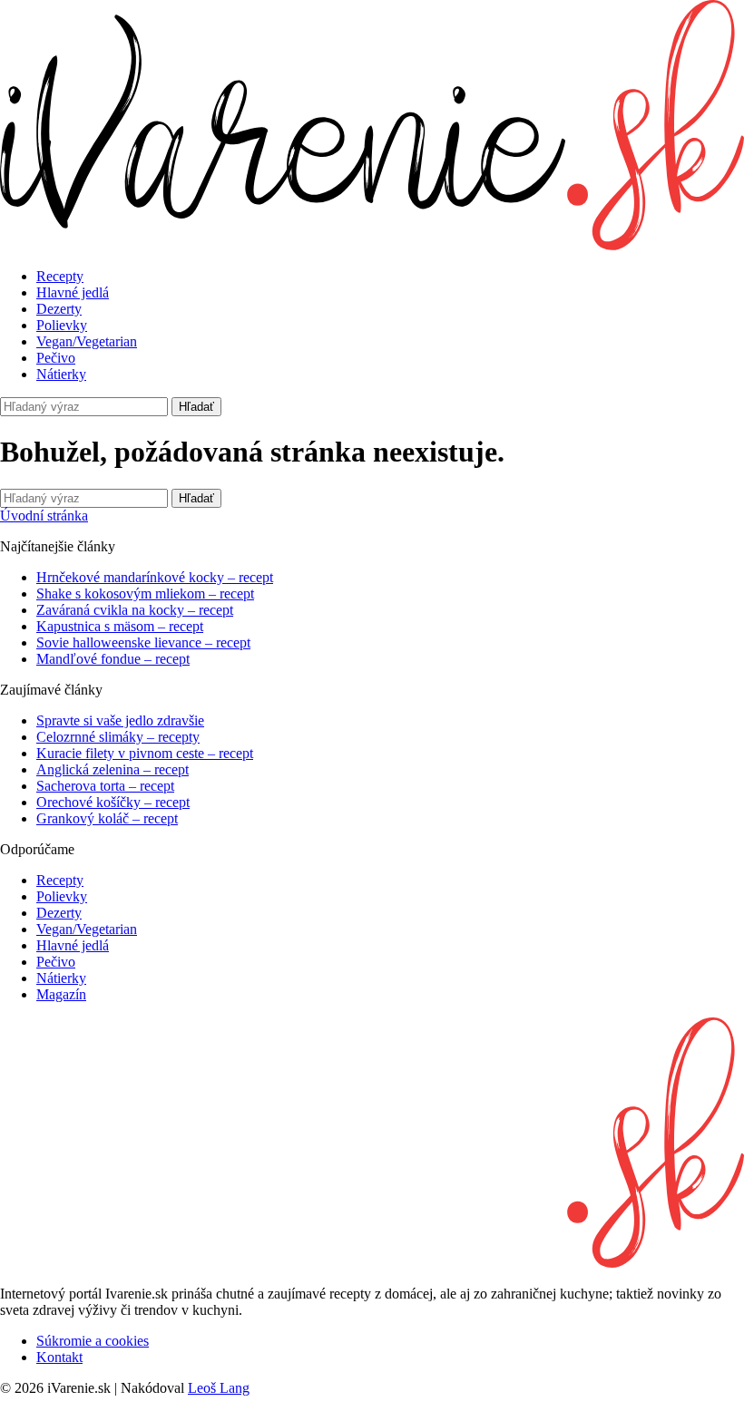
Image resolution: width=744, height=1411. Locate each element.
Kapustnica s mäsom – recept (119, 626)
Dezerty (59, 308)
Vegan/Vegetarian (86, 341)
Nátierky (61, 374)
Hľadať (196, 407)
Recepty (59, 276)
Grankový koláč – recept (107, 818)
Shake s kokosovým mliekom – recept (145, 593)
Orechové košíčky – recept (113, 802)
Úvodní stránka (44, 515)
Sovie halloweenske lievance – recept (143, 642)
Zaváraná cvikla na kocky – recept (134, 610)
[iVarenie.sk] (372, 1262)
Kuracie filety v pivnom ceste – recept (144, 753)
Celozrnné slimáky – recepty (118, 736)
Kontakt (59, 1357)
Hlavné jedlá (72, 292)
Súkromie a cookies (92, 1340)
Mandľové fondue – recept (113, 659)
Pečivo (55, 357)
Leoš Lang (219, 1388)
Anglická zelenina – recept (112, 769)
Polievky (61, 325)
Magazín (61, 994)
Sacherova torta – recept (105, 785)
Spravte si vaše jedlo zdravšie (120, 720)
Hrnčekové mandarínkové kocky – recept (154, 577)
